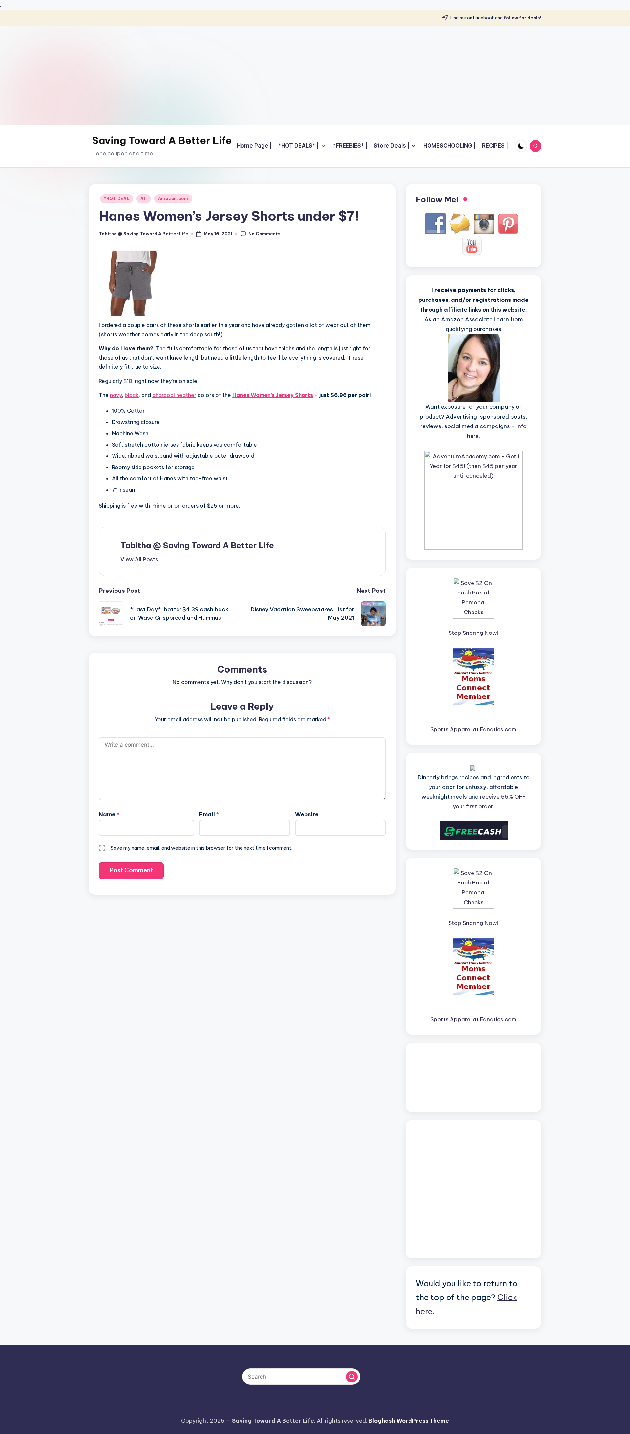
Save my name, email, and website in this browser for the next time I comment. (201, 848)
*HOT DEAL (116, 198)
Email (209, 814)
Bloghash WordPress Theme (408, 1420)
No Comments (264, 233)
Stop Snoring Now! (473, 632)
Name (109, 814)
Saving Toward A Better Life (162, 140)
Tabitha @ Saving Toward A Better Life (197, 545)
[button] (139, 559)
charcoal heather (174, 395)
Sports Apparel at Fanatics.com (473, 729)
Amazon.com (173, 198)
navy (116, 395)
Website (307, 814)
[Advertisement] (315, 75)
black (132, 395)
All (143, 198)
